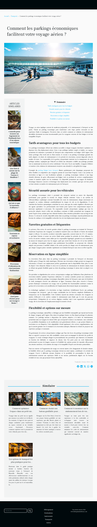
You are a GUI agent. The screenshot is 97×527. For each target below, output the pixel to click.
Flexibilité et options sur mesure (60, 119)
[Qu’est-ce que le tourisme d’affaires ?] (14, 191)
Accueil (6, 16)
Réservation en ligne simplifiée (60, 115)
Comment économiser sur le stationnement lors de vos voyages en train (76, 411)
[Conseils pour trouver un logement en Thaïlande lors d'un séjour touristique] (14, 120)
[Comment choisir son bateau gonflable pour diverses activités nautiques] (48, 399)
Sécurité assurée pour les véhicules (60, 109)
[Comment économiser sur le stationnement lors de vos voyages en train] (76, 399)
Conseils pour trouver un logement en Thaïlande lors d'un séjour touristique (14, 137)
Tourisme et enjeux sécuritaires (14, 235)
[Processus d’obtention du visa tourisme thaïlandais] (14, 252)
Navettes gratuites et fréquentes (60, 112)
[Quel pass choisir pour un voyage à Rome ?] (14, 285)
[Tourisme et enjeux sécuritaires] (14, 222)
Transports (14, 16)
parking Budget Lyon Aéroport (48, 170)
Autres (48, 523)
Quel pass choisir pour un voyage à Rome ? (14, 299)
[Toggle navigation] (6, 4)
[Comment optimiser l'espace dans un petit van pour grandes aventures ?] (21, 399)
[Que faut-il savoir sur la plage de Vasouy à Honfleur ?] (14, 157)
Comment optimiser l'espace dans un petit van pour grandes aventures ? (21, 411)
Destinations (48, 513)
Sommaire (61, 102)
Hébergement (48, 510)
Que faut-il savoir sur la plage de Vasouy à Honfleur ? (14, 172)
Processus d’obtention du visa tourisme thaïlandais (14, 267)
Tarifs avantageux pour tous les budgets (60, 106)
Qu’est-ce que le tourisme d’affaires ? (14, 205)
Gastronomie (48, 516)
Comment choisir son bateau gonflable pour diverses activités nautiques (48, 411)
